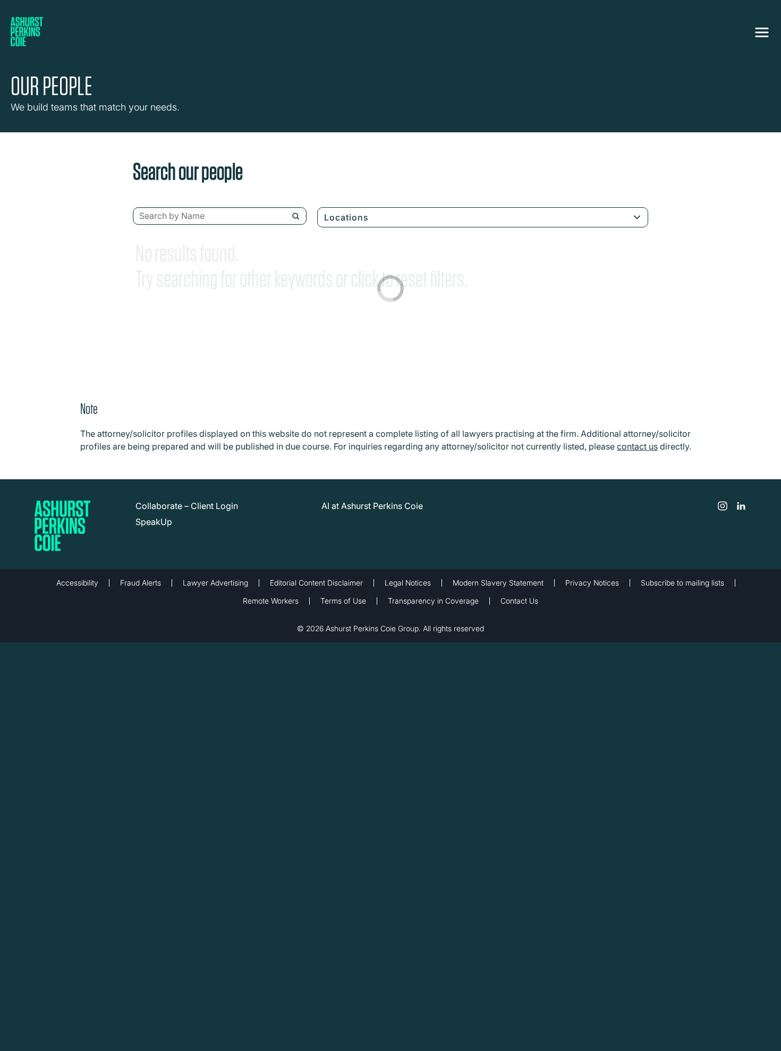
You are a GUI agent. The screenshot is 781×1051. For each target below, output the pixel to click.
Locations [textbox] (346, 217)
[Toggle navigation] (761, 30)
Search (296, 216)
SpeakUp (153, 521)
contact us (637, 446)
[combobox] (220, 216)
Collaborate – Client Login (186, 506)
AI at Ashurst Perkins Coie (372, 506)
